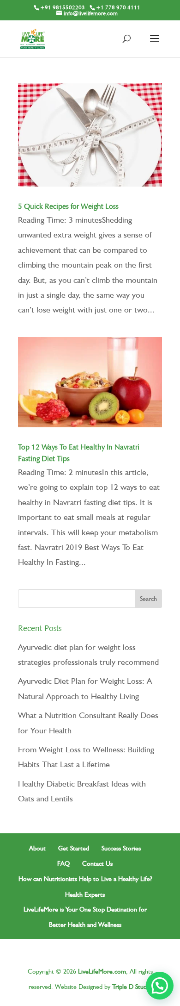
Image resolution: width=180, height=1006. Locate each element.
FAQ (63, 863)
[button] (160, 986)
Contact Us (97, 863)
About (37, 848)
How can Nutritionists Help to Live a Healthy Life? (85, 878)
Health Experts (85, 894)
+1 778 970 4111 (118, 7)
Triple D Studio (132, 986)
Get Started (73, 848)
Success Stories (121, 848)
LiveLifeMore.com (102, 971)
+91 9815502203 (62, 7)
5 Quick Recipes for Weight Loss (68, 206)
